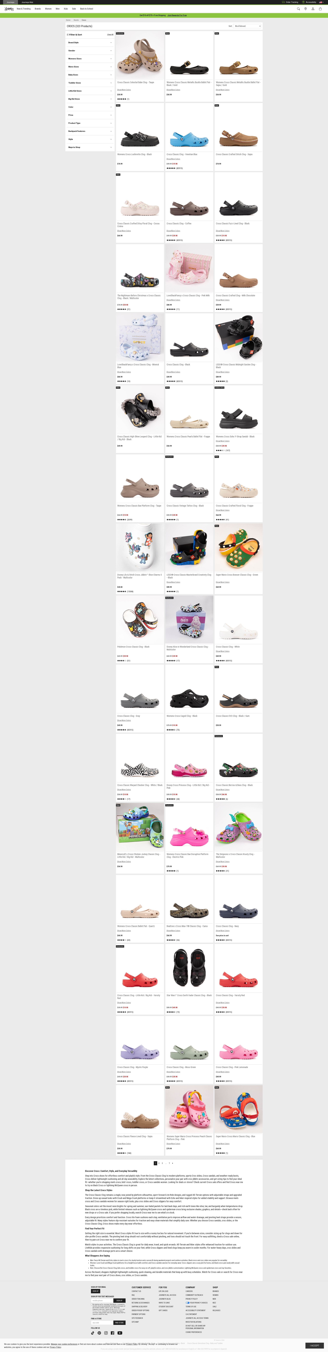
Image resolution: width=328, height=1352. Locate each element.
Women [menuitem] (48, 8)
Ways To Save (164, 1303)
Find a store (96, 1319)
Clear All (110, 34)
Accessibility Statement (196, 1310)
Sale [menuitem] (74, 8)
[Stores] (306, 9)
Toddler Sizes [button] (74, 83)
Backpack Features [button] (76, 131)
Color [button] (70, 107)
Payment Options (138, 1314)
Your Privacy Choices (199, 1303)
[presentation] (24, 9)
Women (215, 1295)
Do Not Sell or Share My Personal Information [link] (195, 1327)
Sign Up (96, 1291)
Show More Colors (124, 90)
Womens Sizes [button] (74, 59)
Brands (216, 1291)
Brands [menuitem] (38, 8)
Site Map (135, 1322)
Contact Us (136, 1291)
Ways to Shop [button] (74, 147)
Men (214, 1299)
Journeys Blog (165, 1299)
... (165, 1163)
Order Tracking (292, 2)
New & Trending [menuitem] (23, 8)
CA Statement (191, 1314)
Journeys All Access (167, 1295)
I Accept (314, 1345)
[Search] (299, 9)
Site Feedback (137, 1318)
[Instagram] (106, 1333)
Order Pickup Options (140, 1310)
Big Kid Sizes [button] (74, 99)
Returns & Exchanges (141, 1303)
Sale (215, 1307)
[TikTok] (93, 1333)
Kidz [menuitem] (66, 8)
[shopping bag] (320, 9)
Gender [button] (71, 51)
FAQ (133, 1295)
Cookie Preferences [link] (194, 1332)
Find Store (119, 1323)
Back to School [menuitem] (86, 8)
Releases (216, 1310)
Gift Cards (163, 1310)
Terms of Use (191, 1307)
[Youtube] (120, 1333)
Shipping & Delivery (139, 1307)
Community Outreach (194, 1295)
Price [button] (70, 115)
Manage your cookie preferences (64, 1344)
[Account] (313, 9)
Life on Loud (163, 1291)
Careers (189, 1291)
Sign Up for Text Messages (102, 1296)
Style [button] (70, 139)
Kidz (214, 1303)
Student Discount (166, 1307)
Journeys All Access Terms (197, 1318)
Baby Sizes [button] (73, 75)
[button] (321, 2)
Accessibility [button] (311, 2)
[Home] (9, 9)
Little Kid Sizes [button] (74, 91)
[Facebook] (113, 1333)
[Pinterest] (100, 1333)
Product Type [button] (74, 123)
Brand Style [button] (73, 43)
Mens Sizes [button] (73, 67)
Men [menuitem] (58, 8)
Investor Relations (193, 1322)
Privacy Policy (192, 1299)
